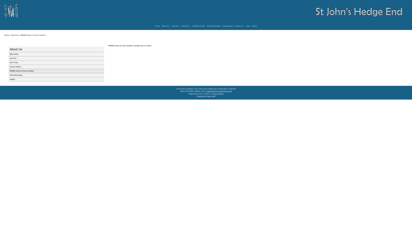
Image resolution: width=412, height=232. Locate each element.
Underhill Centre (198, 26)
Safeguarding (227, 26)
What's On (185, 26)
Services (175, 26)
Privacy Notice (217, 94)
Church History (15, 67)
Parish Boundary (16, 75)
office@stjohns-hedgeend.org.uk (219, 91)
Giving (254, 26)
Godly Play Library (214, 26)
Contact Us (238, 26)
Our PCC (13, 58)
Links (248, 26)
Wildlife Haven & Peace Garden (33, 35)
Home (157, 26)
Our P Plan (14, 62)
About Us (165, 26)
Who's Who (14, 54)
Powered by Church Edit (206, 96)
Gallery (12, 79)
